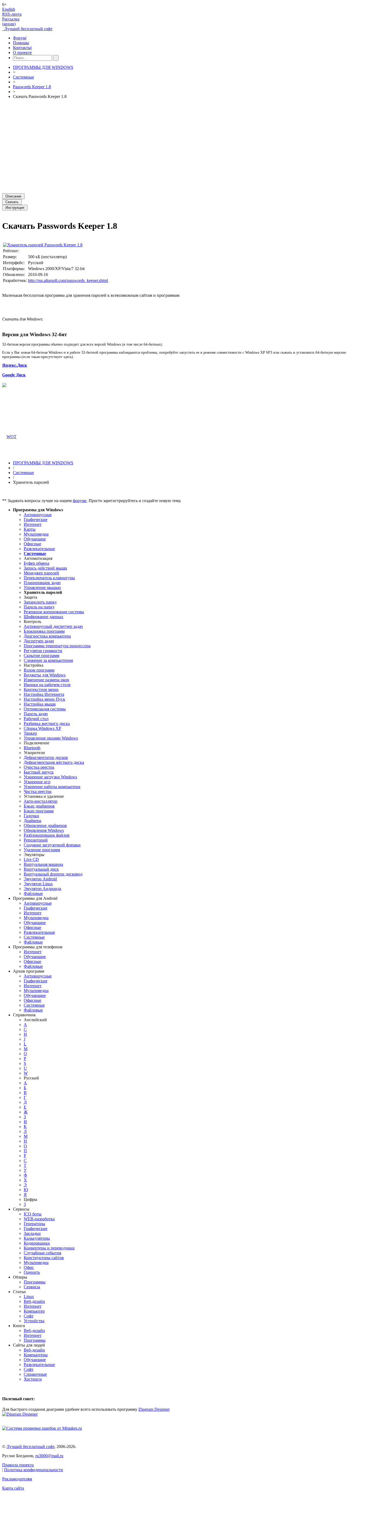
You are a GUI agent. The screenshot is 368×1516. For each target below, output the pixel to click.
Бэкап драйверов (39, 806)
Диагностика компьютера (47, 636)
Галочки (31, 815)
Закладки (32, 1233)
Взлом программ (39, 670)
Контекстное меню (41, 689)
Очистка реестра (39, 767)
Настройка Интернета (44, 694)
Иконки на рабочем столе (47, 684)
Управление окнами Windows (51, 738)
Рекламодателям (17, 1479)
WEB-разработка (39, 1219)
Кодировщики (37, 1243)
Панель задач (36, 713)
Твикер (30, 733)
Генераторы (34, 1223)
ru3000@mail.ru (49, 1455)
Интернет (32, 524)
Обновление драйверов (45, 825)
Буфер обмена (36, 563)
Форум (19, 38)
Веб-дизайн (34, 1301)
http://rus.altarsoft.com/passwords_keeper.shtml (68, 280)
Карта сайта (13, 1488)
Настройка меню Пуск (44, 699)
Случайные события (42, 1253)
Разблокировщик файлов (47, 835)
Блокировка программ (44, 631)
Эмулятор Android (40, 879)
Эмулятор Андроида (42, 888)
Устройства (34, 1321)
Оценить (32, 1272)
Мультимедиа (36, 534)
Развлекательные (39, 548)
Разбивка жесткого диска (47, 723)
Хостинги (33, 1379)
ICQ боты (32, 1214)
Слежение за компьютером (48, 660)
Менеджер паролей (41, 573)
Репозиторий (36, 840)
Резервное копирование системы (54, 611)
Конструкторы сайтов (44, 1257)
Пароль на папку (39, 607)
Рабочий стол (36, 718)
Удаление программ (42, 849)
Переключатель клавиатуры (49, 577)
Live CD (31, 859)
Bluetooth (32, 747)
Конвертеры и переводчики (49, 1248)
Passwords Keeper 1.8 (32, 86)
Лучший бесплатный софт (27, 28)
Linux (29, 1296)
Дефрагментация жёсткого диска (54, 762)
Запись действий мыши (45, 568)
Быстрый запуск (39, 772)
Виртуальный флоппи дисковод (53, 874)
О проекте (22, 52)
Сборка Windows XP (42, 728)
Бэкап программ (39, 811)
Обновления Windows (44, 830)
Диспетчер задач (39, 641)
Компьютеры (36, 1355)
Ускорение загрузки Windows (50, 777)
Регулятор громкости (43, 650)
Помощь (21, 42)
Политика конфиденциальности (33, 1469)
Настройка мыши (40, 704)
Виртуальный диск (41, 869)
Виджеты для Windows (44, 675)
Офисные (32, 543)
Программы (35, 1282)
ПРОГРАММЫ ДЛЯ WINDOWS (43, 67)
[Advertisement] (163, 146)
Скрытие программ (41, 655)
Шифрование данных (43, 616)
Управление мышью (42, 587)
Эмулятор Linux (38, 883)
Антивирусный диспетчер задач (53, 626)
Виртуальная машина (43, 864)
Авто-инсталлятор (40, 801)
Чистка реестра (37, 791)
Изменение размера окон (46, 679)
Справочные (35, 1374)
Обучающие (35, 539)
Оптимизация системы (45, 709)
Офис (29, 1267)
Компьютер (34, 1311)
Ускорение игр (37, 781)
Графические (35, 519)
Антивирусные (38, 514)
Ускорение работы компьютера (52, 786)
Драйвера (32, 820)
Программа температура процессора (57, 645)
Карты (30, 529)
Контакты (22, 47)
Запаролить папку (40, 602)
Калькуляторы (37, 1238)
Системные (23, 77)
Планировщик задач (42, 582)
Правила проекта (18, 1465)
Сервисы (32, 1287)
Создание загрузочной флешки (52, 845)
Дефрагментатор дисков (46, 757)
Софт (28, 1316)
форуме (79, 500)
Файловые (33, 893)
